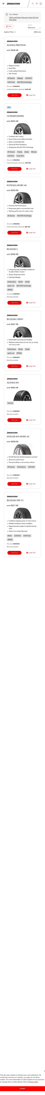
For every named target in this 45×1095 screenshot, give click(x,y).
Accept (22, 1088)
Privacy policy (24, 1082)
